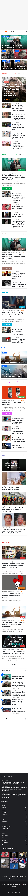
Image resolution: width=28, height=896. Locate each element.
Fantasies (4, 814)
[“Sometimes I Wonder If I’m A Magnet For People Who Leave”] (6, 339)
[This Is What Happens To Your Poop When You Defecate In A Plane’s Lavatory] (14, 371)
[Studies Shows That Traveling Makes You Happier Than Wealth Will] (14, 357)
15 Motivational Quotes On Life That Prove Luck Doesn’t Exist (13, 653)
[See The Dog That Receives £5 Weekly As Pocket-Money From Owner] (6, 124)
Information (5, 821)
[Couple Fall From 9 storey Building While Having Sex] (5, 860)
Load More (14, 664)
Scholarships (5, 837)
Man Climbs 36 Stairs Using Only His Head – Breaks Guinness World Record (12, 315)
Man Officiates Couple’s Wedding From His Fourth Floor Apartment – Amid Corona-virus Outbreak (18, 198)
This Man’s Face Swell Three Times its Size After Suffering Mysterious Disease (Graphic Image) (13, 531)
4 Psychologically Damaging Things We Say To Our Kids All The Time (19, 136)
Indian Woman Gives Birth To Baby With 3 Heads (19, 58)
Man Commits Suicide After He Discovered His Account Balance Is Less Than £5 (18, 117)
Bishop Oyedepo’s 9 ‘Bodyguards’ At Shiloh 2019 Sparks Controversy (18, 710)
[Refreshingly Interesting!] (10, 32)
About (15, 889)
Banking (4, 805)
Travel (3, 347)
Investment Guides (6, 826)
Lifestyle (4, 831)
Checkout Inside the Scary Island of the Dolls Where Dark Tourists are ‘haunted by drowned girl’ (19, 684)
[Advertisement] (14, 14)
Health (3, 819)
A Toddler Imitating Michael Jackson (7, 68)
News (4, 50)
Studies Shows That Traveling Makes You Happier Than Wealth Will (13, 362)
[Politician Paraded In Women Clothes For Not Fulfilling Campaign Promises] (23, 860)
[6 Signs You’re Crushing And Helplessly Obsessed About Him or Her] (6, 143)
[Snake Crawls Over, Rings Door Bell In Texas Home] (23, 865)
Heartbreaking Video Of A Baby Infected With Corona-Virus (11, 488)
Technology (5, 842)
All (15, 73)
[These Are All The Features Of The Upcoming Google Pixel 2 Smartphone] (6, 428)
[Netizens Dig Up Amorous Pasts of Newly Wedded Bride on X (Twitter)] (14, 42)
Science (4, 840)
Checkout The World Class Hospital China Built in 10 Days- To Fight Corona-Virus (13, 509)
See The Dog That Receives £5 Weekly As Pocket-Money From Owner (18, 126)
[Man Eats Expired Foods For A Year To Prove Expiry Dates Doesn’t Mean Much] (6, 105)
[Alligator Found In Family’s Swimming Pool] (14, 866)
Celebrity (4, 807)
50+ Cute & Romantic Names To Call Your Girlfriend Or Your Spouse (18, 275)
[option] (14, 52)
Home (12, 889)
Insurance (4, 824)
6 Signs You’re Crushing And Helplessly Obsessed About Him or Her (18, 146)
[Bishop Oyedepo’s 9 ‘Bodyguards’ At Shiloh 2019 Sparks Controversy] (6, 710)
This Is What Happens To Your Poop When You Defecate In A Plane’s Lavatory (12, 376)
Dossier (17, 61)
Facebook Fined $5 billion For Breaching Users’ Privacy (18, 447)
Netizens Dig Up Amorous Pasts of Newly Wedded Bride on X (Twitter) (12, 46)
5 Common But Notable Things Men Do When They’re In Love (19, 284)
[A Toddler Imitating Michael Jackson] (7, 65)
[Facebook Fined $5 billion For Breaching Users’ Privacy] (6, 446)
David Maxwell (8, 98)
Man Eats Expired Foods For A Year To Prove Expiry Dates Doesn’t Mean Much (18, 107)
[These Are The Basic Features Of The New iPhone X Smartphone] (6, 438)
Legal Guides (5, 828)
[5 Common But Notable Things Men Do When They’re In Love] (6, 283)
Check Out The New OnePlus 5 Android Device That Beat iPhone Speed (18, 421)
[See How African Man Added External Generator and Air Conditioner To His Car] (5, 865)
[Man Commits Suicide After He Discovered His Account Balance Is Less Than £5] (6, 115)
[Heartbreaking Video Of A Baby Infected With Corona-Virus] (14, 478)
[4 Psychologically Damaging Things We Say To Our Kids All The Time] (6, 134)
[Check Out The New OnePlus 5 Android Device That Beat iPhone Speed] (6, 419)
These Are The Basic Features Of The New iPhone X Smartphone (18, 439)
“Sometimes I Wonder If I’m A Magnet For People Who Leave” (18, 340)
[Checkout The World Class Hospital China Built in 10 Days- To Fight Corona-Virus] (14, 498)
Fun (3, 817)
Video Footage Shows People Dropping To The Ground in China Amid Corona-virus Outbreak (18, 224)
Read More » (7, 188)
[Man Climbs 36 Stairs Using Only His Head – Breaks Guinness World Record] (6, 702)
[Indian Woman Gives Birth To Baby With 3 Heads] (20, 54)
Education (4, 812)
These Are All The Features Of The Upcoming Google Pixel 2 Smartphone (17, 430)
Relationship (5, 36)
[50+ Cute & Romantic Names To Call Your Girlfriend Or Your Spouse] (6, 273)
